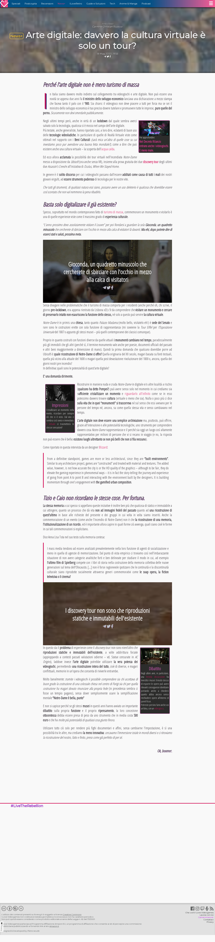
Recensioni (47, 3)
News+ (61, 3)
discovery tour (151, 161)
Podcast (146, 3)
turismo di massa (113, 212)
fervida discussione (155, 676)
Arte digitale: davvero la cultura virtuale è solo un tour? (116, 40)
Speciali (16, 3)
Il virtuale (50, 424)
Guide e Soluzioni (95, 3)
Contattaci (208, 919)
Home (104, 23)
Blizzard (103, 447)
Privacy (210, 922)
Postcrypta (31, 3)
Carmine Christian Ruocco (107, 26)
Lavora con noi (207, 915)
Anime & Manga (128, 3)
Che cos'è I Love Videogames (199, 912)
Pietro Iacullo (33, 931)
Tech (112, 3)
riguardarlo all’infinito (137, 393)
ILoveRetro (76, 3)
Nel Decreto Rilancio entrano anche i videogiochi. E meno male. (154, 145)
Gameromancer (206, 917)
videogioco (159, 708)
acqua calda (107, 149)
